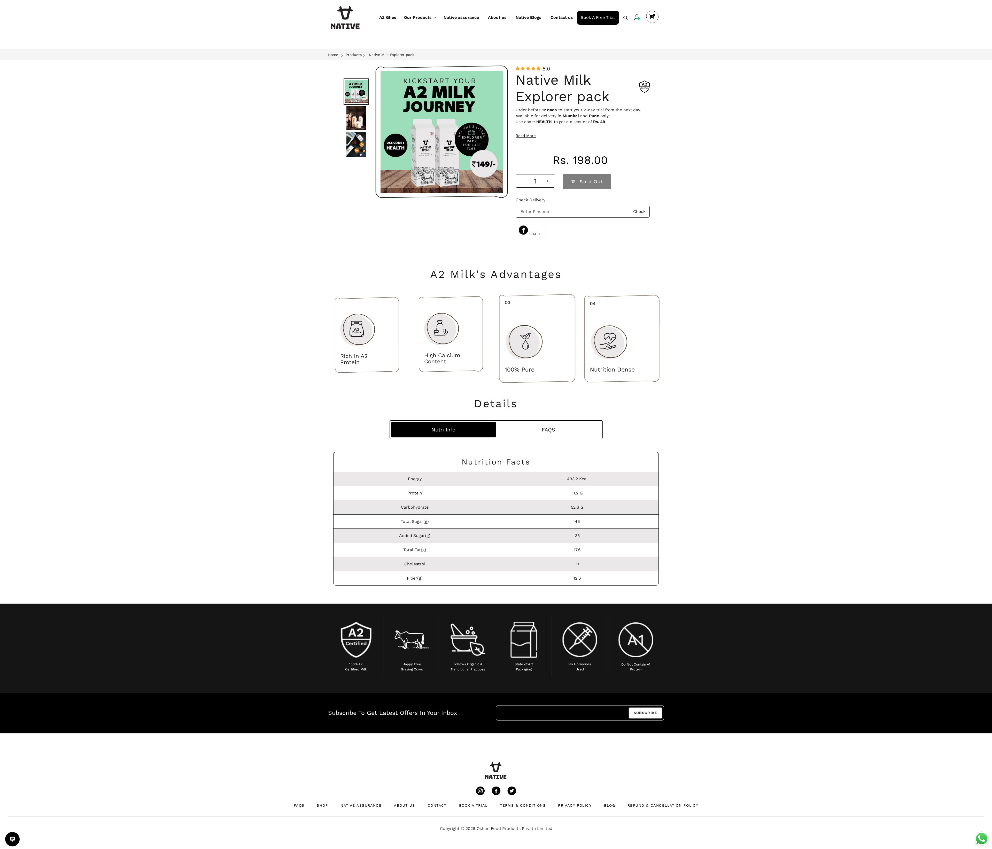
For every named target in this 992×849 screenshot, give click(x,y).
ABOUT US (404, 805)
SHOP (322, 805)
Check (639, 211)
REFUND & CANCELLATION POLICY (662, 805)
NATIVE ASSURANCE (361, 805)
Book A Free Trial (598, 17)
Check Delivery (530, 199)
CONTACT (437, 805)
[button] (528, 68)
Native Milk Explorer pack (391, 55)
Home (333, 55)
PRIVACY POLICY (575, 805)
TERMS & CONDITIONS (523, 805)
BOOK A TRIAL (473, 805)
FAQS (299, 805)
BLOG (609, 805)
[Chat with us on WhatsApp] (981, 838)
